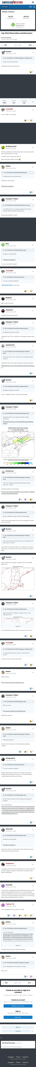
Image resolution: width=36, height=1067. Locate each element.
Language (11, 1057)
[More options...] (33, 53)
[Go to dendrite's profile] (3, 52)
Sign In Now (18, 1017)
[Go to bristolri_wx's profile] (3, 472)
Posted (11, 53)
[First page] (2, 45)
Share (18, 1027)
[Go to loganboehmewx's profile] (13, 25)
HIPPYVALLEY (23, 205)
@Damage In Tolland (7, 285)
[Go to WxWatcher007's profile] (3, 147)
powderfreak (22, 413)
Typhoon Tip (22, 962)
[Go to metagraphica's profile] (3, 759)
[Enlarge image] (18, 446)
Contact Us (25, 1057)
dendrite (21, 172)
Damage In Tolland (23, 58)
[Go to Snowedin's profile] (3, 886)
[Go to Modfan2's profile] (3, 298)
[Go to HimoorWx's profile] (3, 830)
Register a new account (18, 1006)
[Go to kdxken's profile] (3, 167)
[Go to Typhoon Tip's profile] (3, 905)
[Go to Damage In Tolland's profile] (3, 200)
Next (30, 45)
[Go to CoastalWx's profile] (3, 110)
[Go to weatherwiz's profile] (3, 864)
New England (13, 39)
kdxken (21, 250)
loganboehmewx (20, 25)
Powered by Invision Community (18, 1059)
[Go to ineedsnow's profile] (3, 311)
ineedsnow (22, 328)
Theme (18, 1057)
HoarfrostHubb (7, 37)
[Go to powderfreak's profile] (3, 346)
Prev (5, 45)
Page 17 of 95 (18, 45)
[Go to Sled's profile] (3, 244)
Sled (20, 277)
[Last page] (34, 45)
